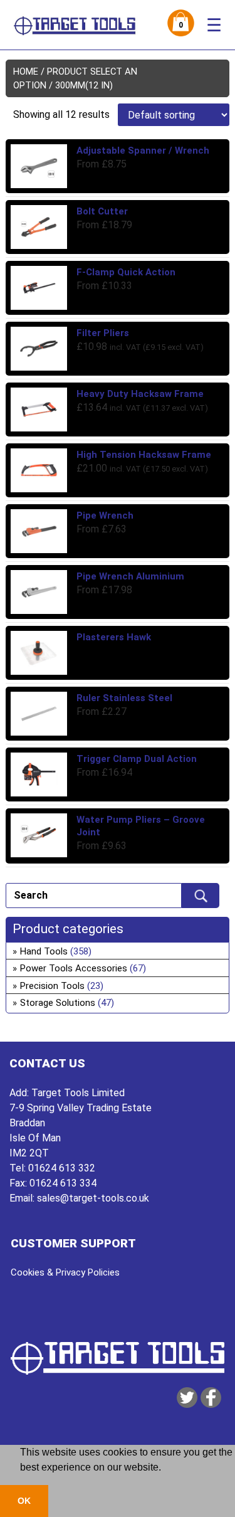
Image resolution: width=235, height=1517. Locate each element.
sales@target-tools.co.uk (93, 1198)
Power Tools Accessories (73, 968)
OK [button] (24, 1501)
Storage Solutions (57, 1002)
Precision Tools (52, 985)
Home (25, 71)
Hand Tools (44, 951)
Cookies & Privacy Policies (65, 1272)
